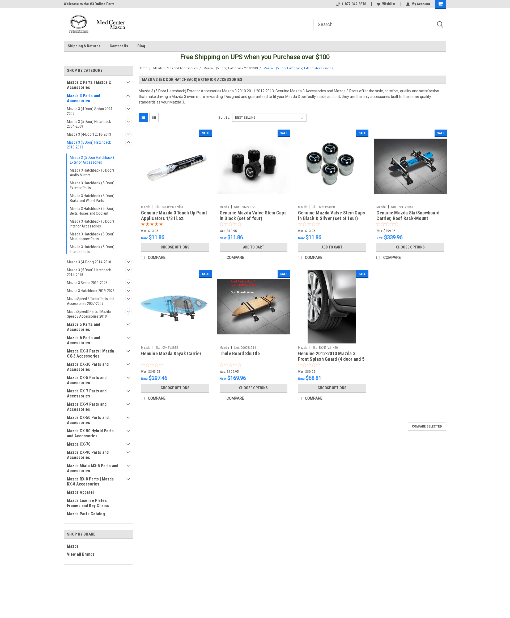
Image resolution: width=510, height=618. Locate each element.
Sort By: (224, 117)
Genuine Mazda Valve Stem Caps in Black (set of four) (253, 215)
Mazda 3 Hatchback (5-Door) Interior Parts (92, 249)
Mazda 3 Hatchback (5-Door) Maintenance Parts (92, 236)
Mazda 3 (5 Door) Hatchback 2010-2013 (89, 145)
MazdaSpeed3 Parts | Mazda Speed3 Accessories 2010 (89, 314)
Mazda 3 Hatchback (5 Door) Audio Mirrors (92, 172)
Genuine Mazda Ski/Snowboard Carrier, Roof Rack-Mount (407, 215)
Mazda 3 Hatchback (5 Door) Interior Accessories (92, 224)
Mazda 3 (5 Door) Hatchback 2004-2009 (89, 124)
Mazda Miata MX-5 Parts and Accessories (92, 468)
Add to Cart (253, 247)
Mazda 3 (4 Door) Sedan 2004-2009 (90, 111)
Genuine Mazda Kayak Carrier (171, 353)
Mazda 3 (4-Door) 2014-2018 (89, 262)
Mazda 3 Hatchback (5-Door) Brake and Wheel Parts (92, 198)
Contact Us (119, 46)
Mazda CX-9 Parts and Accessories (87, 407)
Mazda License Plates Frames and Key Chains (88, 503)
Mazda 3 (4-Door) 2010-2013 (89, 134)
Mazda (73, 546)
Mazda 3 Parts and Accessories (83, 98)
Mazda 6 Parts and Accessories (83, 340)
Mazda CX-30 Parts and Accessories (88, 367)
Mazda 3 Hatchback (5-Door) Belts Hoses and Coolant (92, 211)
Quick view (175, 199)
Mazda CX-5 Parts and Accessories (87, 380)
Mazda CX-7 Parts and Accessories (87, 393)
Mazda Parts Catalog (86, 513)
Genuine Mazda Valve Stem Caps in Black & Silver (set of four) (331, 215)
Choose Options (175, 247)
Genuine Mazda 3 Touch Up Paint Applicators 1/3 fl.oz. (174, 215)
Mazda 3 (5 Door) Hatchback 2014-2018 (89, 272)
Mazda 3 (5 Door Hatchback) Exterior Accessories (92, 160)
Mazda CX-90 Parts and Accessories (88, 455)
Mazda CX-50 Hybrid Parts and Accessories (90, 433)
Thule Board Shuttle (240, 353)
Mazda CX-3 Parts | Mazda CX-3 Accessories (90, 354)
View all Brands (81, 554)
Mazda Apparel (80, 492)
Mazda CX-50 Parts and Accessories (88, 420)
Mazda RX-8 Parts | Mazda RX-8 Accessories (90, 481)
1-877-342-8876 (354, 4)
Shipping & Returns (84, 46)
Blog (141, 46)
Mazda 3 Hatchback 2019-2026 (90, 290)
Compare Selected (427, 426)
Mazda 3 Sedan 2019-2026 (87, 282)
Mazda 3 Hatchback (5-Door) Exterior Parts (92, 185)
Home (143, 68)
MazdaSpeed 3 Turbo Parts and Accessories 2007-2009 (90, 301)
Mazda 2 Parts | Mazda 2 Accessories (89, 85)
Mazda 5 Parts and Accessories (83, 327)
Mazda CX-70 (78, 444)
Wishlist (388, 4)
